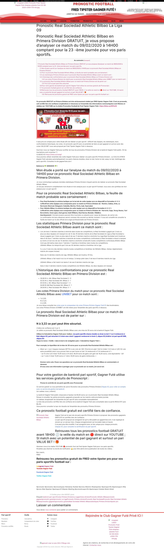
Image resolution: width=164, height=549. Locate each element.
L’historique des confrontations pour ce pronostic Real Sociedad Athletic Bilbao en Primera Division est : (76, 77)
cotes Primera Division (65, 497)
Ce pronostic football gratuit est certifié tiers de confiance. (61, 88)
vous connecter (50, 510)
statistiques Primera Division (100, 501)
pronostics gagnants (48, 501)
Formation (75, 21)
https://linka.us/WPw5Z (108, 106)
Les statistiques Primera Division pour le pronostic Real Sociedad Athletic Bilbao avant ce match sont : (76, 75)
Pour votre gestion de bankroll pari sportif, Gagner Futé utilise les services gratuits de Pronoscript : (75, 86)
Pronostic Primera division (76, 499)
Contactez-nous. (95, 545)
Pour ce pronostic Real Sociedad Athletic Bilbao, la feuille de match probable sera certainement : (74, 73)
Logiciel (63, 21)
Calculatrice (102, 21)
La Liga (76, 497)
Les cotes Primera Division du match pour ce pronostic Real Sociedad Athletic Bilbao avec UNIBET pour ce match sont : (84, 79)
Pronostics (88, 21)
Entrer (53, 21)
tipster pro (114, 501)
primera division (84, 497)
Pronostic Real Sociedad (94, 499)
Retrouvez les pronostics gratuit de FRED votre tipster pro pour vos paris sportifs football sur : (75, 94)
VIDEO (121, 21)
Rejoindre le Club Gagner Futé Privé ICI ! (114, 515)
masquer (86, 60)
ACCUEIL (43, 21)
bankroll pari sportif (50, 497)
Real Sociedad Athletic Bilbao (79, 501)
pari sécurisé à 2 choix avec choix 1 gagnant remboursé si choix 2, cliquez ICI (76, 336)
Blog (113, 21)
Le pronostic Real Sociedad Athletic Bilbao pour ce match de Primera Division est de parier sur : (73, 81)
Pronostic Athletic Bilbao (99, 497)
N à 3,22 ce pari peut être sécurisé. (55, 83)
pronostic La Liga (60, 499)
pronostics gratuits (62, 501)
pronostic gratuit (48, 499)
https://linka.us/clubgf (54, 154)
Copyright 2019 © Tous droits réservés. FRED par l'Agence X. (55, 546)
